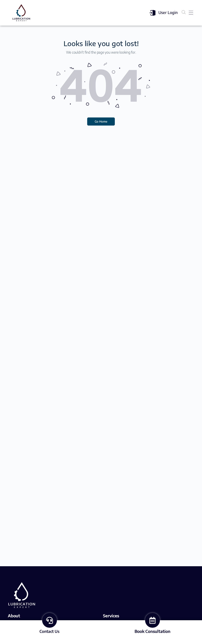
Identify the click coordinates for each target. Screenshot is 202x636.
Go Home (101, 121)
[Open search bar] (184, 12)
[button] (191, 13)
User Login (168, 12)
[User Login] (152, 13)
